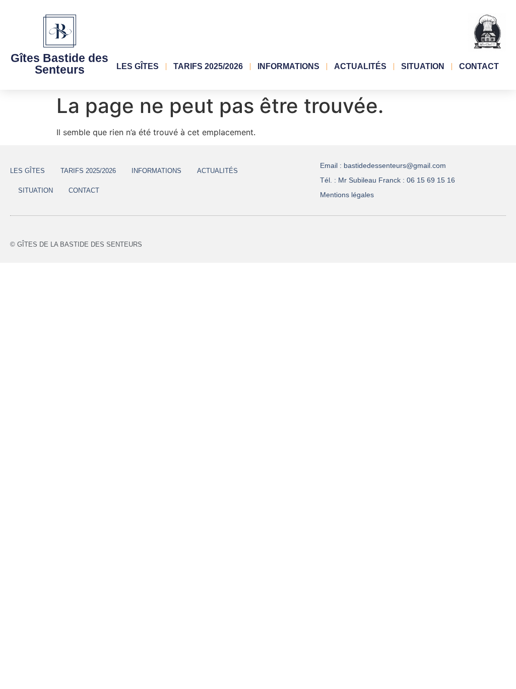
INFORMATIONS (288, 66)
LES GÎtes (137, 66)
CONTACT (479, 66)
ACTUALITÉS (360, 66)
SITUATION (422, 66)
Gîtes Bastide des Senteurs (59, 63)
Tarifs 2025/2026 (208, 66)
